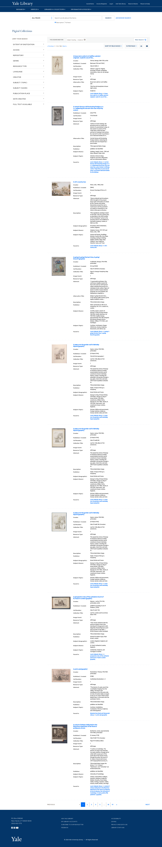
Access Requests (101, 4)
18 (108, 804)
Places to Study (145, 4)
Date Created (19, 99)
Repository (18, 55)
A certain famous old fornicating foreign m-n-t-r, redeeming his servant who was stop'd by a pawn (88, 108)
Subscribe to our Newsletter (72, 824)
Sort (112, 46)
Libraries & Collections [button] (54, 9)
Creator (17, 77)
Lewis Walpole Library (96, 93)
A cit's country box (79, 182)
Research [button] (20, 9)
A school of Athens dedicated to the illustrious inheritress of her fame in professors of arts (85, 726)
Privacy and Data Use (119, 824)
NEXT (148, 804)
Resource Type (20, 66)
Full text (68, 22)
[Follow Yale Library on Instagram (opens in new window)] (14, 828)
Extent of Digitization (23, 44)
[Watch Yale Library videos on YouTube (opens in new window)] (17, 828)
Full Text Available (22, 104)
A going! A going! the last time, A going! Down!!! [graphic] (86, 258)
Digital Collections (22, 31)
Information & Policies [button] (80, 9)
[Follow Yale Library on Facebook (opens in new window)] (12, 828)
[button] (108, 18)
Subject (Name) (20, 88)
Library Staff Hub (117, 827)
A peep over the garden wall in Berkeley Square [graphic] (86, 345)
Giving (113, 821)
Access (16, 50)
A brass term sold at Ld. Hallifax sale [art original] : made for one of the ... (86, 57)
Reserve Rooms (133, 4)
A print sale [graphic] (80, 669)
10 (130, 46)
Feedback (64, 827)
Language (17, 71)
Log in (111, 4)
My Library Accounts (69, 821)
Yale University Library (22, 3)
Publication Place (21, 93)
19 (112, 804)
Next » (65, 46)
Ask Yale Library (121, 4)
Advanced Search (123, 18)
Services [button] (34, 9)
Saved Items (90, 4)
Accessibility (116, 818)
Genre (16, 61)
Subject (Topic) (20, 82)
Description (60, 22)
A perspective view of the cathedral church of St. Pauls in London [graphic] (88, 597)
